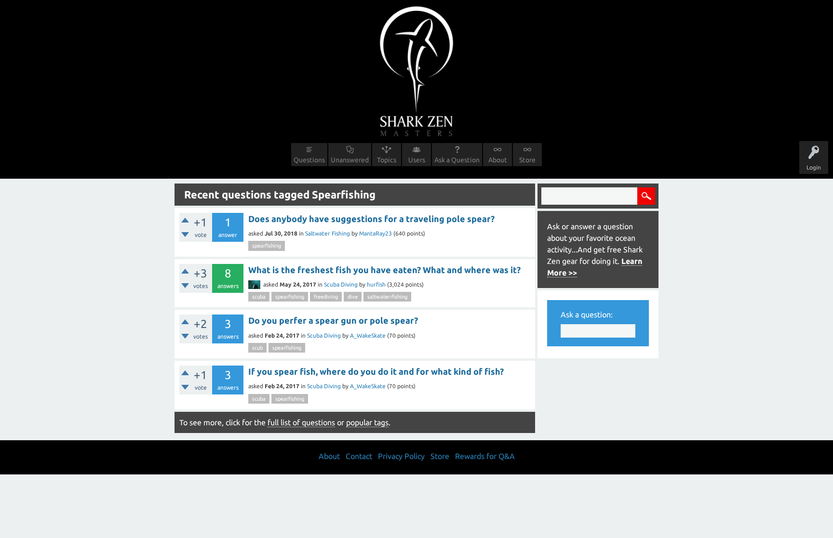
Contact (359, 456)
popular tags (367, 422)
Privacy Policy (401, 456)
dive (353, 297)
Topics (386, 160)
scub (257, 348)
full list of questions (301, 422)
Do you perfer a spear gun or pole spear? (333, 320)
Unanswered (350, 160)
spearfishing (266, 246)
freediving (326, 297)
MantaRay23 (375, 233)
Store (527, 160)
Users (416, 160)
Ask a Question (457, 160)
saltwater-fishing (387, 297)
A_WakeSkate (368, 335)
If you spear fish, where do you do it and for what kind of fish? (376, 371)
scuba (259, 297)
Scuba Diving (341, 284)
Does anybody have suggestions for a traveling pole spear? (371, 218)
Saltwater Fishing (327, 233)
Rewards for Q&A (485, 456)
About (497, 160)
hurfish (376, 284)
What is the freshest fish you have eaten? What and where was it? (384, 270)
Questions (309, 160)
